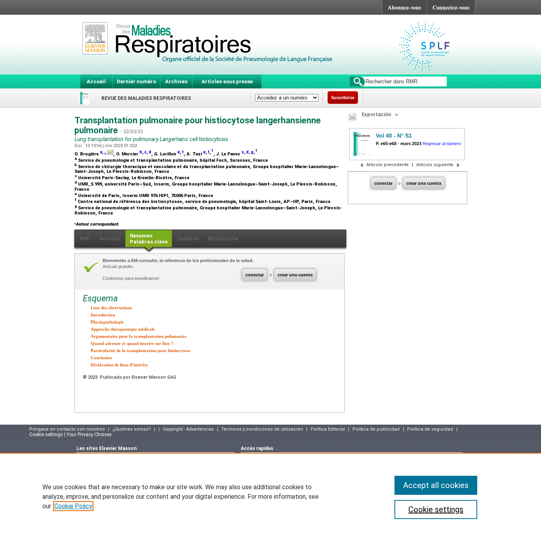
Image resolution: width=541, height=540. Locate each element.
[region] (270, 496)
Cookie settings (435, 509)
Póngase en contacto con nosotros (67, 429)
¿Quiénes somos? (131, 429)
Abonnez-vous (404, 7)
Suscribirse (342, 97)
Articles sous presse (227, 81)
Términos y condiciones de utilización (262, 429)
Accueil (96, 81)
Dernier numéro (136, 81)
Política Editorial (328, 429)
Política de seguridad (430, 429)
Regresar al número (442, 143)
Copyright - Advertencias (188, 429)
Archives (176, 81)
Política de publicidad (376, 429)
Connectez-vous (450, 7)
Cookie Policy (73, 506)
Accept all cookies (436, 485)
